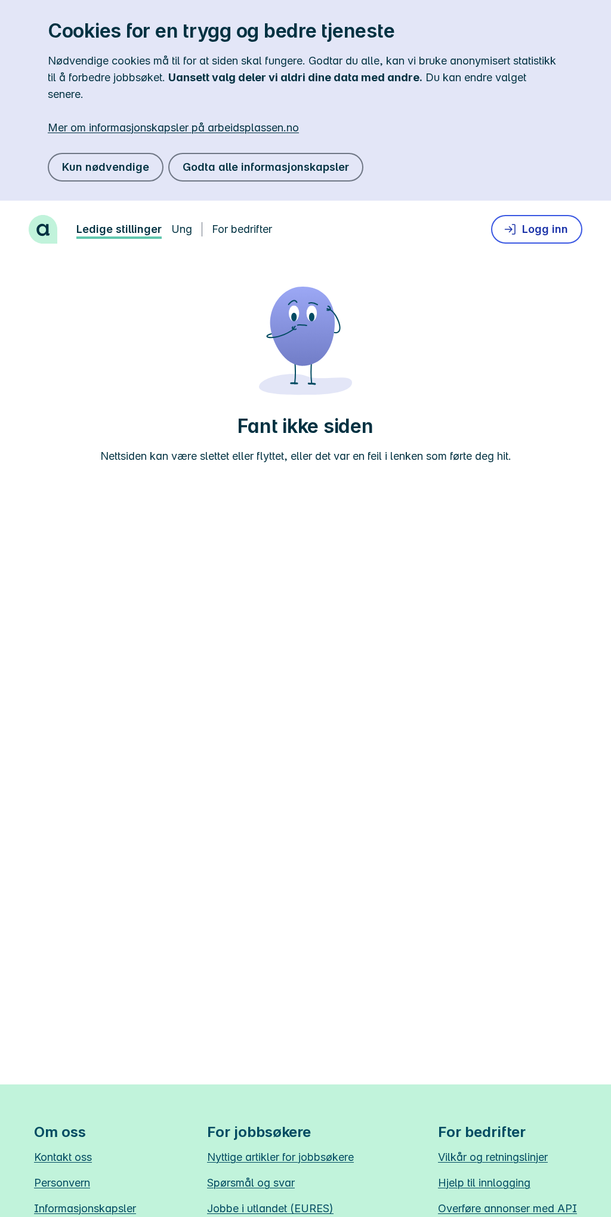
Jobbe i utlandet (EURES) (270, 1208)
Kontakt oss (63, 1157)
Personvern (62, 1182)
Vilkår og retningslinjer (493, 1157)
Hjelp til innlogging (484, 1182)
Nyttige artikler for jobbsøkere (280, 1157)
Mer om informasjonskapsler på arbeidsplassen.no (173, 127)
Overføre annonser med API (507, 1208)
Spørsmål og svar (251, 1182)
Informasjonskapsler (85, 1208)
